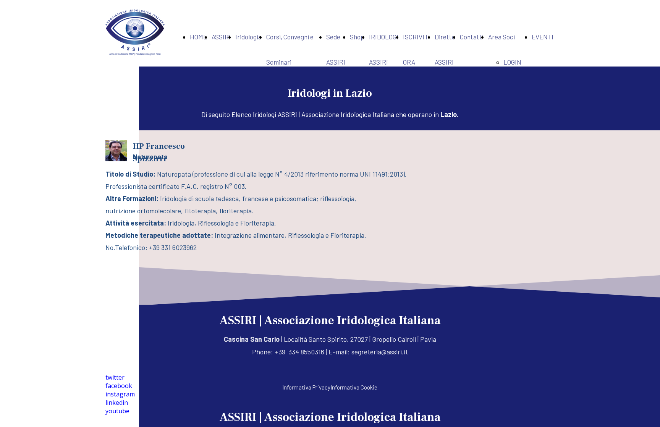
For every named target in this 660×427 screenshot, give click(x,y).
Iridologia (248, 37)
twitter (115, 377)
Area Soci (501, 37)
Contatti (472, 37)
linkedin (116, 402)
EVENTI (542, 37)
